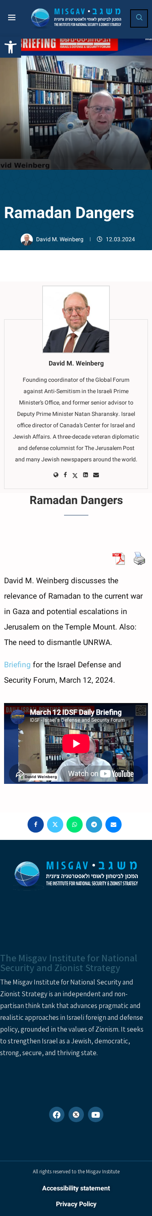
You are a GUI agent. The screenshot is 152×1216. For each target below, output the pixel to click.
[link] (10, 47)
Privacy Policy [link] (76, 1204)
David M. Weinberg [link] (60, 239)
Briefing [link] (17, 665)
